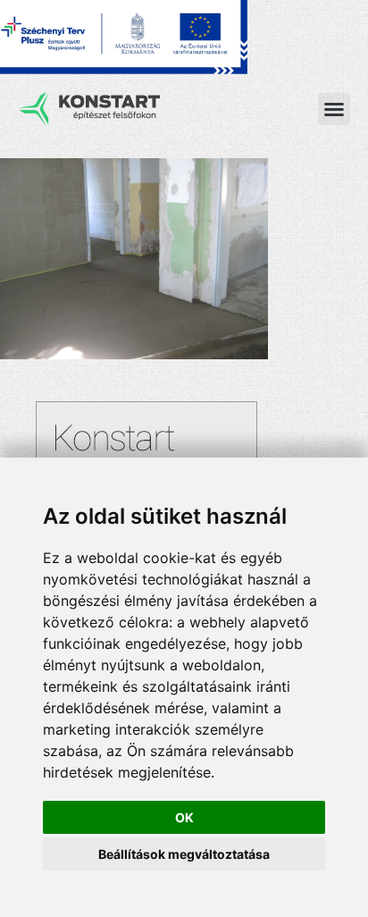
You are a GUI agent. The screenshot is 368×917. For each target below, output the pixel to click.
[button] (334, 109)
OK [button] (184, 817)
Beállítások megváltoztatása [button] (184, 854)
